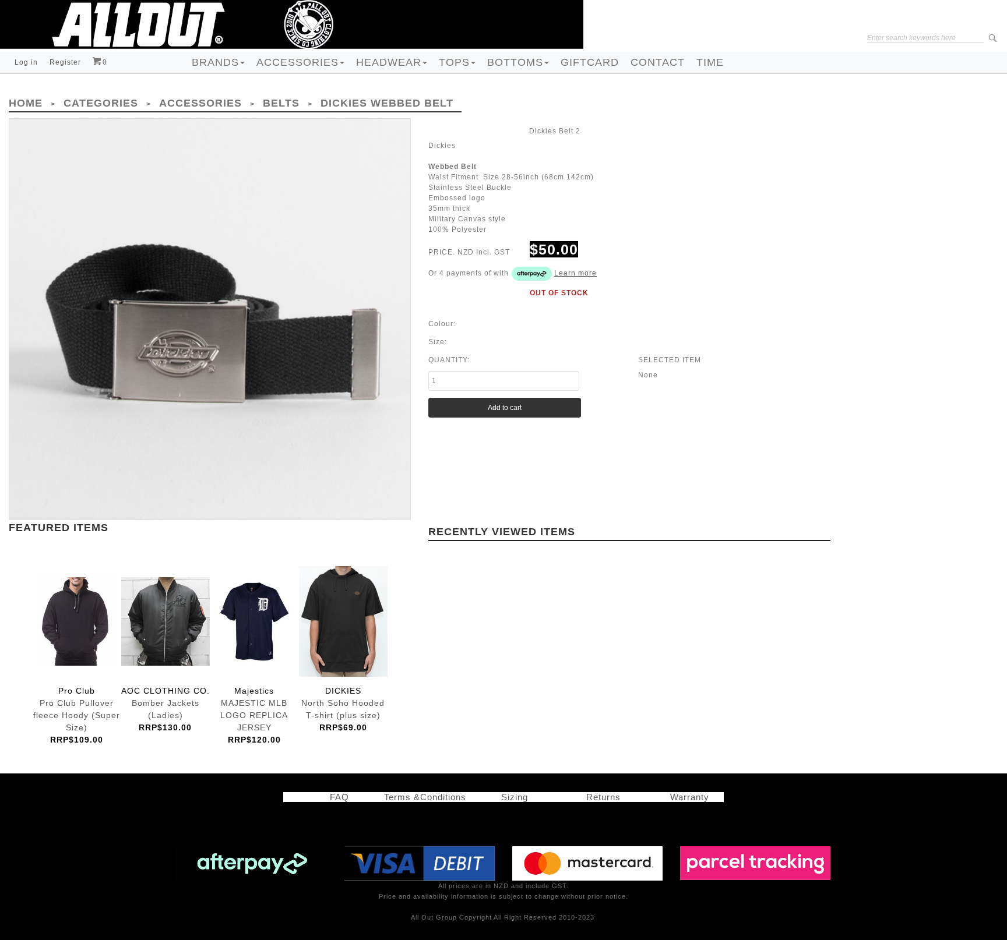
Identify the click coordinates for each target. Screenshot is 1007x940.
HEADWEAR (388, 62)
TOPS (454, 62)
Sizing (510, 797)
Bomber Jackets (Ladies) (165, 621)
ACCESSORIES (297, 62)
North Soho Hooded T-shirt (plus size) (343, 621)
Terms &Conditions (425, 797)
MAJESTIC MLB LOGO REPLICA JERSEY (254, 621)
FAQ (333, 797)
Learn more (575, 273)
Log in (26, 62)
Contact (658, 62)
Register (65, 62)
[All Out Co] (291, 24)
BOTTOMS (515, 62)
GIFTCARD (590, 62)
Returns (600, 797)
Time (710, 62)
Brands (215, 62)
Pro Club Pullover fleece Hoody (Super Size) (76, 621)
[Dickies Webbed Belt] (210, 319)
